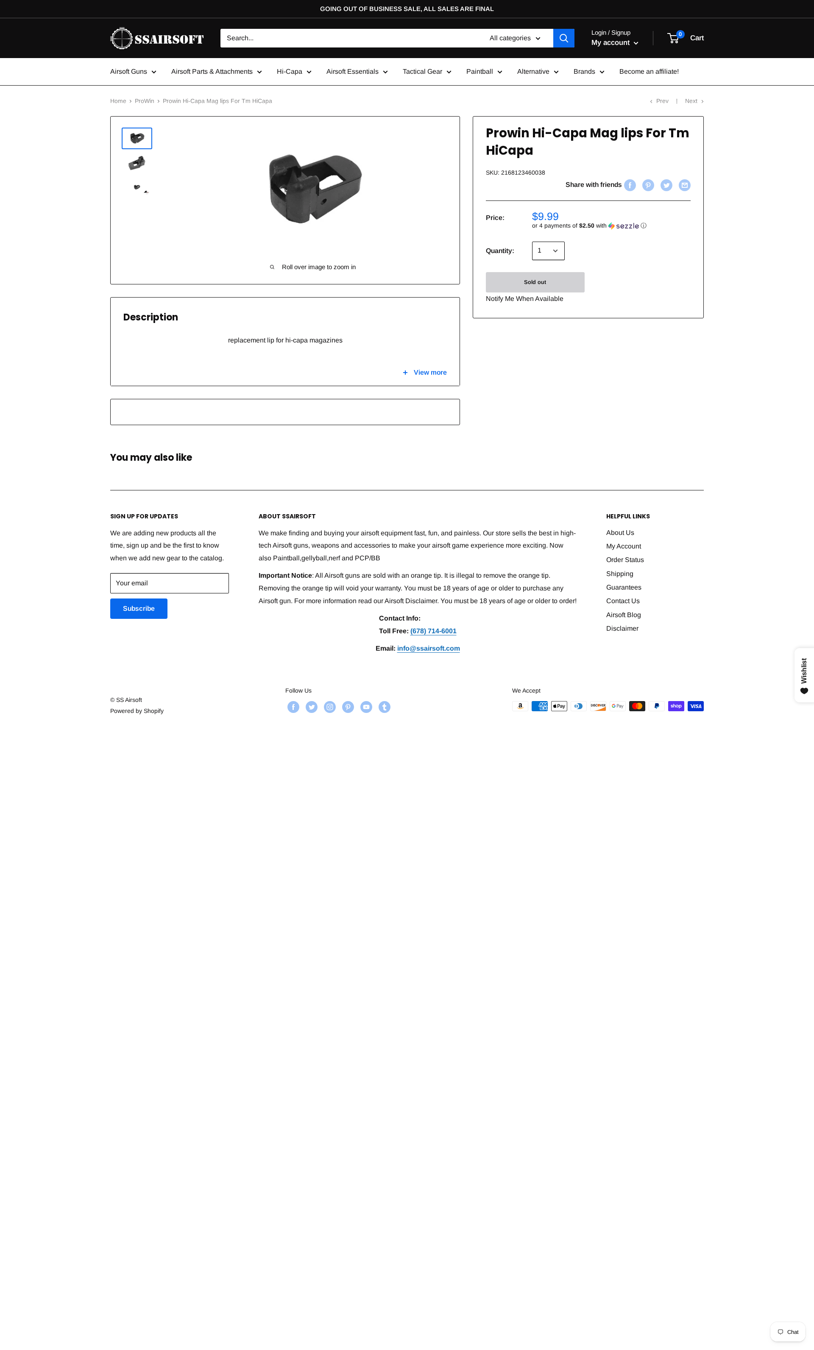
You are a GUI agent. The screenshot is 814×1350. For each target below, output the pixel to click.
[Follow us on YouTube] (365, 707)
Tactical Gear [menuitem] (422, 71)
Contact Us (623, 600)
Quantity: (500, 250)
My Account (623, 546)
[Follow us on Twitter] (311, 707)
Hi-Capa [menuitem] (289, 71)
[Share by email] (684, 184)
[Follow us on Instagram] (329, 707)
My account (611, 43)
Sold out (535, 282)
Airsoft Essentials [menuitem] (352, 71)
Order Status (625, 559)
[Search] (563, 38)
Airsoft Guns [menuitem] (128, 71)
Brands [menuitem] (584, 71)
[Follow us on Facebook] (292, 707)
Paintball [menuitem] (479, 71)
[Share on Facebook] (629, 184)
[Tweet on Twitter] (665, 184)
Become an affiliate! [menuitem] (649, 71)
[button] (611, 226)
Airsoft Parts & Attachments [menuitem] (212, 71)
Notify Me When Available (524, 298)
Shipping (619, 573)
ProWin (144, 100)
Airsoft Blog (623, 614)
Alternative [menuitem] (533, 71)
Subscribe (139, 608)
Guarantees (623, 587)
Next (691, 100)
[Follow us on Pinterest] (347, 707)
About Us (620, 532)
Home (118, 100)
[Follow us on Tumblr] (383, 707)
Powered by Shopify (137, 710)
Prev (662, 100)
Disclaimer (622, 628)
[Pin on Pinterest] (647, 184)
